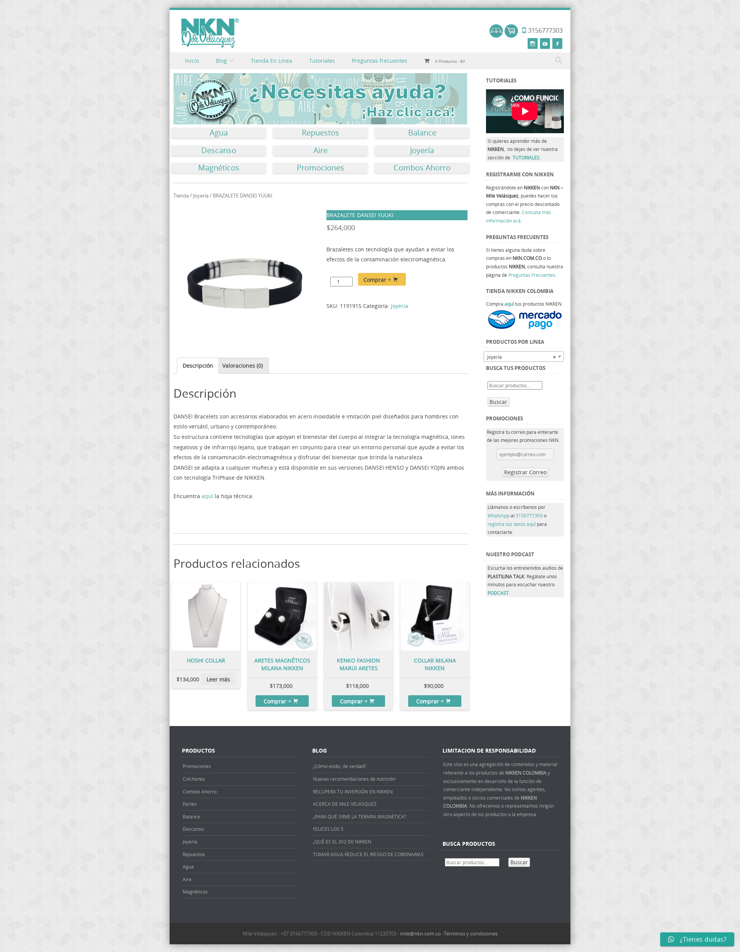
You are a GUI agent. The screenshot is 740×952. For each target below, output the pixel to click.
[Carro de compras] (511, 35)
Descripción (198, 365)
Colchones (194, 779)
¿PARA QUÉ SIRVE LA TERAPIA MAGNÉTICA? (359, 816)
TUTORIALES (526, 157)
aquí (208, 496)
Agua (219, 133)
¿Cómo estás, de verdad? (339, 766)
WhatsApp (499, 515)
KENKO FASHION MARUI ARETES (358, 664)
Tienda (181, 195)
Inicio (192, 60)
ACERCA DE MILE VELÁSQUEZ (345, 804)
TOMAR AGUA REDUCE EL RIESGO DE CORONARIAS (368, 854)
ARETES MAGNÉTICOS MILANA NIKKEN (282, 664)
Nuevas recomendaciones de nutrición (354, 779)
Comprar (374, 279)
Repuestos (320, 133)
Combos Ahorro (422, 168)
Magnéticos (218, 168)
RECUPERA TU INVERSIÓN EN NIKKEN (353, 791)
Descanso (218, 151)
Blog (221, 60)
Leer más (218, 679)
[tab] (198, 366)
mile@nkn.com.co (420, 933)
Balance (422, 133)
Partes (190, 804)
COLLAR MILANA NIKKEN (435, 664)
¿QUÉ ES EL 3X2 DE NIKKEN (342, 841)
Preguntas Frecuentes (531, 275)
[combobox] (524, 356)
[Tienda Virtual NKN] (210, 33)
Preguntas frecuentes (379, 60)
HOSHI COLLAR (206, 660)
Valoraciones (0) (242, 365)
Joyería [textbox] (521, 357)
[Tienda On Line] (496, 35)
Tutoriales (322, 60)
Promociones (320, 168)
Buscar (498, 401)
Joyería (422, 151)
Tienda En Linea (271, 60)
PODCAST (498, 593)
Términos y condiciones (471, 933)
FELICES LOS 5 (328, 829)
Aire (320, 151)
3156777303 (530, 515)
